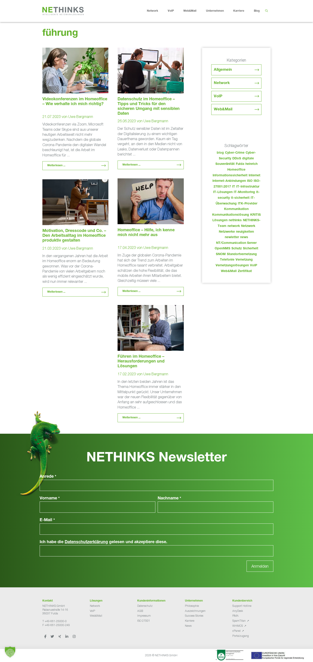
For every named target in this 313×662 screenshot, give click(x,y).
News (188, 625)
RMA (235, 615)
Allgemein (223, 70)
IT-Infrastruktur (247, 186)
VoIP (171, 11)
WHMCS (237, 625)
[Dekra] (229, 656)
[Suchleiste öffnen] (266, 11)
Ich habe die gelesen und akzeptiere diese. (103, 542)
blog (220, 153)
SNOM (221, 254)
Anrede (48, 477)
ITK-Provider (247, 203)
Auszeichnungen (195, 611)
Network (152, 11)
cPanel (236, 630)
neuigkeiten (245, 232)
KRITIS (255, 215)
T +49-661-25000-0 (54, 621)
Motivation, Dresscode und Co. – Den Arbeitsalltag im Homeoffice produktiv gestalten (74, 236)
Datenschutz (145, 606)
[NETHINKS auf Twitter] (53, 636)
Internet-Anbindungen (229, 181)
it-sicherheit (240, 198)
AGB (140, 611)
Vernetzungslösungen (232, 265)
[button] (10, 652)
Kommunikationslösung (230, 215)
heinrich (251, 164)
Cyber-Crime (234, 153)
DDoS (236, 158)
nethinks (235, 220)
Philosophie (192, 606)
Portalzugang (240, 635)
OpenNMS (222, 248)
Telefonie (227, 260)
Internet (254, 175)
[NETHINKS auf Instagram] (74, 636)
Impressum (144, 615)
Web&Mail (189, 11)
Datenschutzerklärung (86, 542)
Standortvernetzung (242, 254)
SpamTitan (239, 620)
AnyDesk (237, 611)
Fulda (240, 164)
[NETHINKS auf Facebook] (45, 636)
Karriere (238, 11)
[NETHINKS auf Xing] (60, 636)
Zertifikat (245, 271)
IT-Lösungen (223, 192)
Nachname (169, 498)
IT (233, 186)
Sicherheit (250, 248)
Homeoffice (236, 170)
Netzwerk (248, 226)
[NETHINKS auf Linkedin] (67, 636)
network (234, 226)
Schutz (236, 248)
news (244, 237)
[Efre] (278, 656)
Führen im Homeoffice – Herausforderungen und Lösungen (141, 361)
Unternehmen (215, 11)
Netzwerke (227, 232)
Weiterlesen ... (56, 165)
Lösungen (220, 220)
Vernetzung (244, 260)
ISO (250, 181)
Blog (257, 11)
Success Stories (194, 615)
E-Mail (47, 520)
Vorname (50, 498)
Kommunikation (236, 209)
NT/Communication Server (236, 243)
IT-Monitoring (244, 192)
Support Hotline (241, 606)
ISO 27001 (143, 620)
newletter (232, 237)
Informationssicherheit (230, 175)
